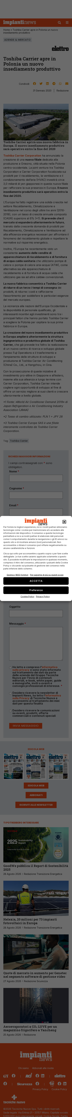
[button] (64, 522)
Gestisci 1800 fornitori (17, 574)
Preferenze (36, 590)
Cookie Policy (27, 596)
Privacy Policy (43, 596)
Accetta (36, 581)
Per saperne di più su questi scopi (46, 574)
